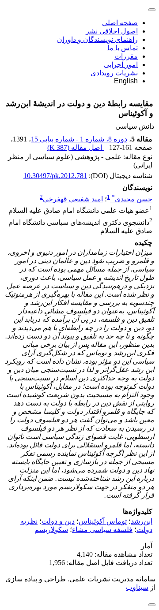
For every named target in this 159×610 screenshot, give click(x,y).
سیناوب (137, 587)
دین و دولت (58, 521)
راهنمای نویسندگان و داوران (97, 39)
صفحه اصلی (120, 22)
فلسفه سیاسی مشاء (102, 529)
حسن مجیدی (132, 199)
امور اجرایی (121, 64)
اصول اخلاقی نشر (112, 31)
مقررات (126, 56)
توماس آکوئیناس (103, 521)
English (126, 81)
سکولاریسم (51, 529)
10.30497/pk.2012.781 (55, 175)
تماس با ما (122, 48)
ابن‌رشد (141, 521)
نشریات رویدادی (114, 73)
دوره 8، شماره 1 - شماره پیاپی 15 (79, 139)
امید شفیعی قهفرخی (73, 199)
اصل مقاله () (75, 147)
